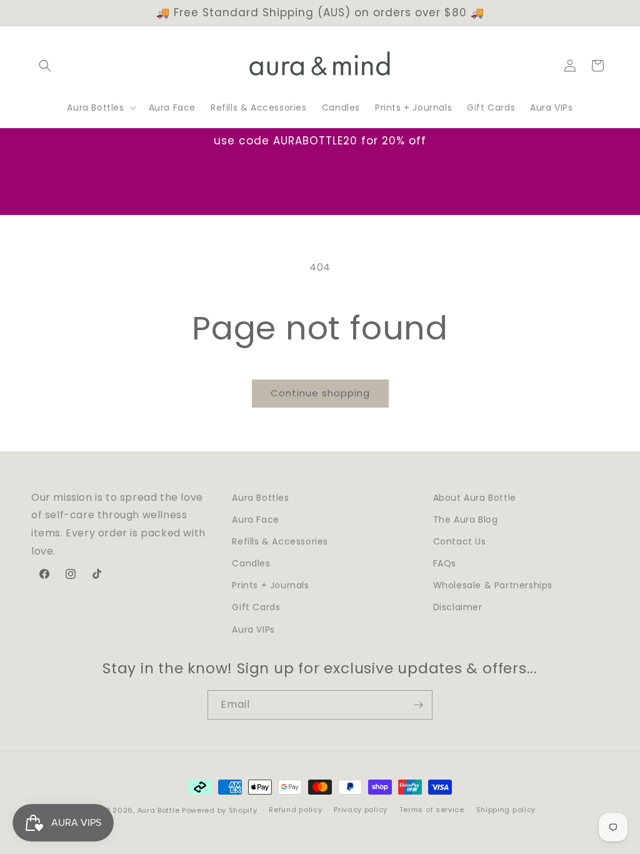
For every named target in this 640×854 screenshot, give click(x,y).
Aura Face (255, 519)
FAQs (444, 563)
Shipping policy (506, 810)
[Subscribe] (418, 705)
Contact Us (459, 541)
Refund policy (295, 810)
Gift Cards (256, 607)
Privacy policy (361, 810)
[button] (45, 65)
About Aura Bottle (474, 497)
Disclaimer (457, 607)
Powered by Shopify (220, 810)
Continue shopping (320, 392)
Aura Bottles (260, 497)
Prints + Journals (270, 585)
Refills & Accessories (280, 541)
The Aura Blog (465, 519)
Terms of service (431, 810)
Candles (251, 563)
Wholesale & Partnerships (492, 585)
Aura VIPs (253, 629)
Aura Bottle (159, 810)
